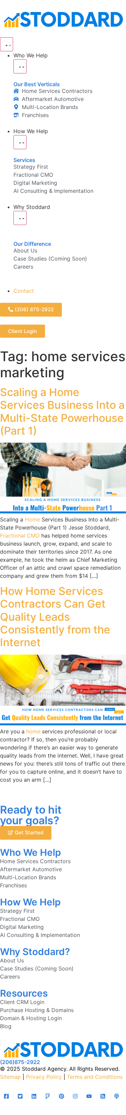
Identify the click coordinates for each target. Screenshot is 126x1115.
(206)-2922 (20, 1062)
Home (32, 519)
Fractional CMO (20, 535)
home (33, 731)
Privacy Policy (44, 1076)
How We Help (30, 902)
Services (24, 160)
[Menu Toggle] (6, 44)
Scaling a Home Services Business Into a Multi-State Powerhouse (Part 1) (62, 411)
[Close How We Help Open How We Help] (20, 142)
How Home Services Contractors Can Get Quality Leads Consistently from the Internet (55, 616)
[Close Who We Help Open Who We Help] (20, 66)
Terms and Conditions (95, 1076)
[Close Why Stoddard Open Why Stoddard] (20, 218)
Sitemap (10, 1076)
